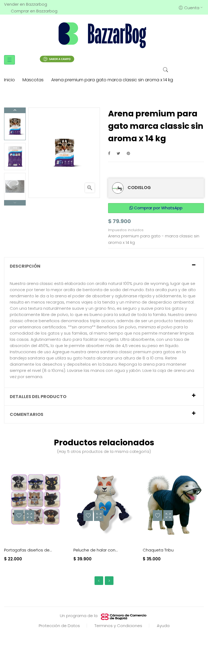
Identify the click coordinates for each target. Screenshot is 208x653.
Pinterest (128, 153)
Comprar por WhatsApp (158, 208)
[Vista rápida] (29, 515)
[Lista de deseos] (19, 515)
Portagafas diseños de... (28, 550)
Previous (15, 203)
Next (15, 110)
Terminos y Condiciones (118, 625)
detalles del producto (38, 396)
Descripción (25, 266)
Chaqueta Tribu (158, 550)
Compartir (109, 153)
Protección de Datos (59, 625)
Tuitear (118, 153)
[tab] (104, 266)
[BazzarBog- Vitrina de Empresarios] (104, 35)
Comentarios (26, 414)
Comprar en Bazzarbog (34, 11)
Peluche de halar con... (95, 550)
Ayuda (163, 625)
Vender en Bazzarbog (25, 4)
